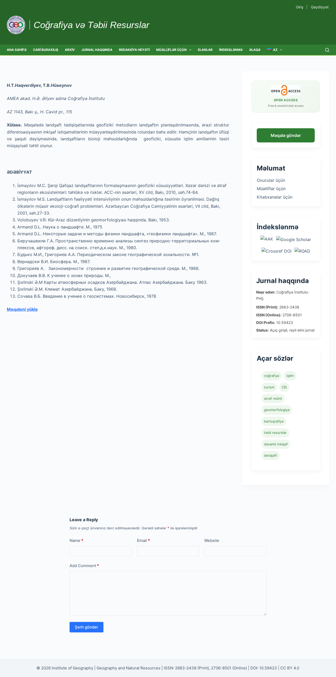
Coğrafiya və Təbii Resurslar (91, 25)
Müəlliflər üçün (171, 50)
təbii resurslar (275, 432)
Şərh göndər (86, 627)
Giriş (299, 7)
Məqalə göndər (286, 135)
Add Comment (84, 565)
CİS (284, 387)
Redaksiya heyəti (134, 50)
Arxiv (70, 50)
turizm (269, 387)
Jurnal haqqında (96, 50)
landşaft (270, 455)
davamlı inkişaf (276, 444)
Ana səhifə (17, 50)
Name (76, 540)
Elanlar (205, 50)
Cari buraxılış (45, 50)
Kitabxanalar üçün (274, 197)
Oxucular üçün (271, 180)
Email (143, 540)
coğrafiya (271, 376)
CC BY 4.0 (289, 667)
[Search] (327, 50)
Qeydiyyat (320, 7)
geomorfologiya (277, 410)
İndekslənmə (231, 50)
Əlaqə (254, 50)
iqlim (290, 376)
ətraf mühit (273, 398)
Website (211, 540)
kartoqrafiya (274, 421)
